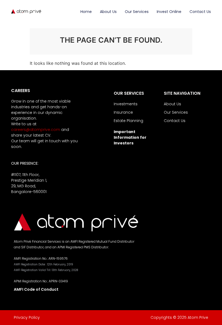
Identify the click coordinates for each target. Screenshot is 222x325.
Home (86, 11)
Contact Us (200, 11)
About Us (108, 11)
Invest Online (169, 11)
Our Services (137, 11)
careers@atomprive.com (35, 129)
